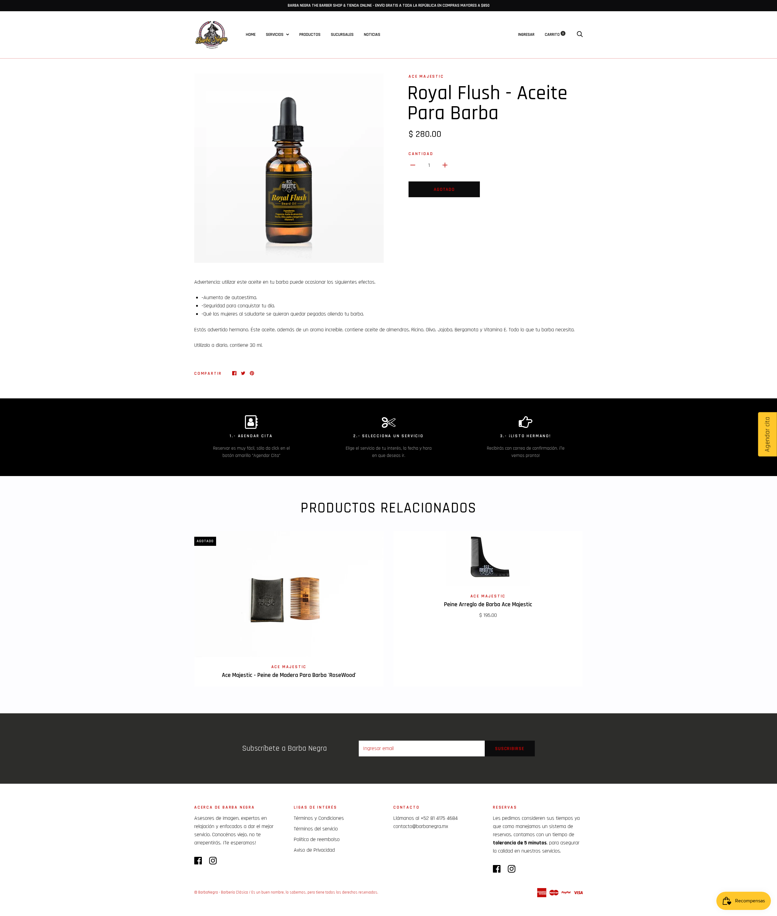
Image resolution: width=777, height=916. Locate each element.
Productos (310, 34)
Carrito (554, 34)
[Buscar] (580, 34)
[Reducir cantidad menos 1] (413, 165)
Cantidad (421, 154)
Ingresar (526, 34)
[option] (289, 168)
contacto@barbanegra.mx (420, 826)
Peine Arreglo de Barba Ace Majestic (488, 604)
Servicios (275, 34)
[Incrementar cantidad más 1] (445, 165)
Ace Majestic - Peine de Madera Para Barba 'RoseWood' (289, 675)
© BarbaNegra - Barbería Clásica (221, 892)
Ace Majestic (426, 76)
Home (251, 34)
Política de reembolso (317, 839)
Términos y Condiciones (319, 818)
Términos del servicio (316, 828)
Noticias (372, 34)
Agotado (444, 189)
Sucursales (342, 34)
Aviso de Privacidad (314, 850)
